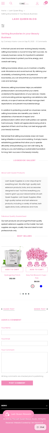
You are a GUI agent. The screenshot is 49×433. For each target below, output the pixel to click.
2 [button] (23, 294)
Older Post (9, 309)
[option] (12, 262)
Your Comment (7, 350)
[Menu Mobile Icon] (3, 3)
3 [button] (26, 294)
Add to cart (12, 269)
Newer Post (40, 309)
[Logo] (24, 3)
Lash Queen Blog (16, 10)
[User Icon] (37, 3)
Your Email (5, 339)
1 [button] (20, 294)
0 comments (41, 41)
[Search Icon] (11, 3)
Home (3, 10)
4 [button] (28, 294)
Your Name (5, 328)
